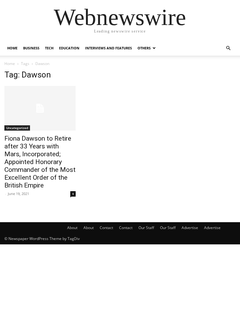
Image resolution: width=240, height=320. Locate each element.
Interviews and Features (108, 48)
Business (31, 48)
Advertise (190, 227)
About (72, 227)
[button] (228, 48)
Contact (106, 227)
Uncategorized (17, 128)
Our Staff (146, 227)
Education (69, 48)
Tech (49, 48)
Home (12, 48)
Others (144, 48)
